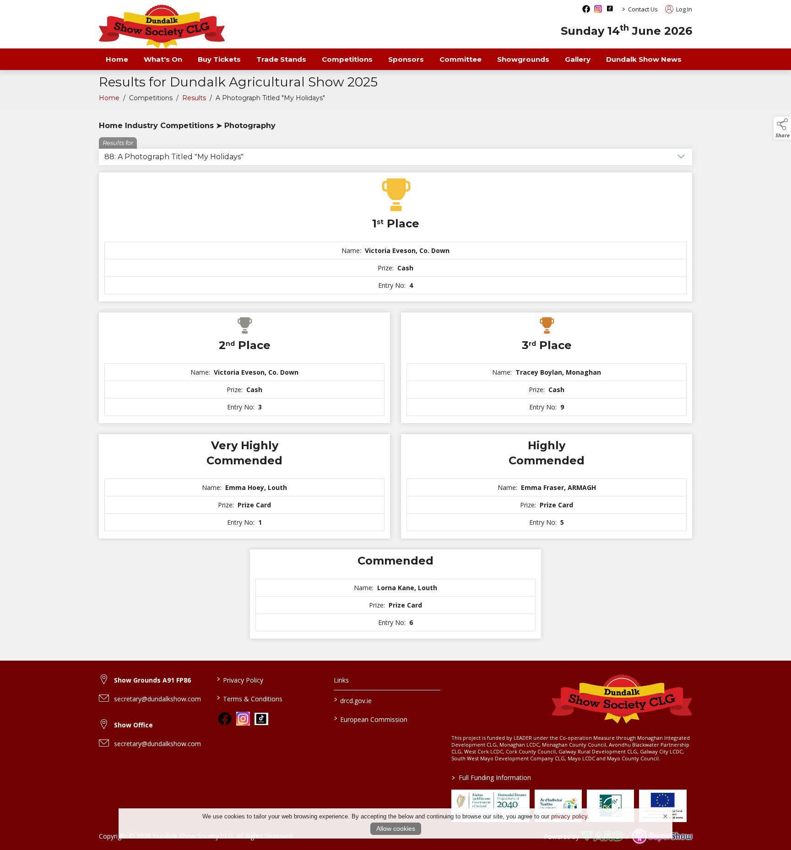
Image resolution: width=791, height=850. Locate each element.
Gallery (578, 59)
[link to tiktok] (261, 719)
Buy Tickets (219, 59)
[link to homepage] (162, 26)
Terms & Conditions (249, 698)
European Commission (370, 719)
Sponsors (406, 59)
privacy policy (569, 816)
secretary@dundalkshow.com (157, 698)
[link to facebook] (225, 719)
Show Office (133, 725)
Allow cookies (395, 828)
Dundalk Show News (644, 59)
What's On (163, 59)
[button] (782, 128)
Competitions (347, 59)
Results (194, 98)
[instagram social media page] (598, 9)
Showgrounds (523, 59)
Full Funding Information (491, 777)
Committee (460, 59)
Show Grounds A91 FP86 (152, 680)
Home (117, 59)
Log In (683, 9)
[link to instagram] (243, 719)
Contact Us (643, 9)
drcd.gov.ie (353, 700)
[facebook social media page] (586, 9)
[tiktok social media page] (610, 8)
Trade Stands (281, 59)
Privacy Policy (240, 679)
